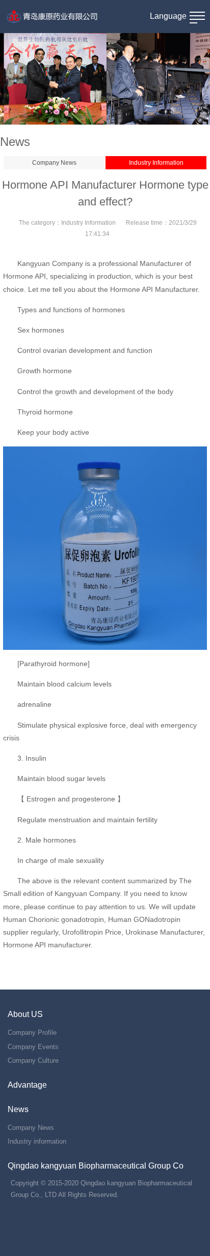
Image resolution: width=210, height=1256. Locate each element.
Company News (54, 162)
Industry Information (156, 162)
